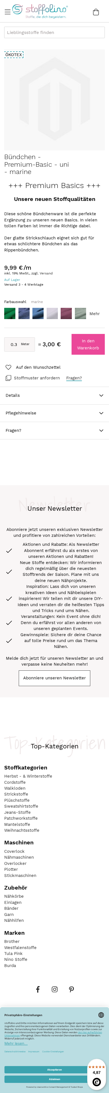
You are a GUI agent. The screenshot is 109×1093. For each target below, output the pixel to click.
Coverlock (14, 851)
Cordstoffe (15, 782)
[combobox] (54, 32)
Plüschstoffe (17, 800)
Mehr (94, 313)
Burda (10, 965)
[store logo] (39, 11)
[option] (9, 313)
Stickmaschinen (20, 875)
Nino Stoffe (15, 959)
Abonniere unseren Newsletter (54, 677)
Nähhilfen (14, 920)
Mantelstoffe (17, 824)
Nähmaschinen (19, 857)
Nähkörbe (14, 896)
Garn (9, 914)
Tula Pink (13, 953)
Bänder (11, 908)
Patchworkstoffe (21, 818)
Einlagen (13, 902)
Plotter (11, 869)
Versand (46, 273)
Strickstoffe (16, 794)
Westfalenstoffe (20, 947)
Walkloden (14, 788)
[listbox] (54, 315)
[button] (32, 368)
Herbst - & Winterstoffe (28, 776)
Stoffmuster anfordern (37, 378)
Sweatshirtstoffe (21, 806)
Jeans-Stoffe (17, 812)
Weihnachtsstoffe (21, 830)
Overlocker (15, 863)
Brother (12, 941)
